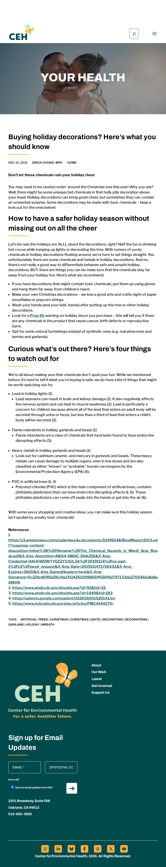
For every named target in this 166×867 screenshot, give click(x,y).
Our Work (99, 672)
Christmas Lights (85, 619)
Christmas (59, 619)
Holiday (32, 624)
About (96, 665)
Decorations (136, 619)
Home (72, 162)
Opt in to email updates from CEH (33, 787)
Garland (16, 624)
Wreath (47, 624)
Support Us (101, 692)
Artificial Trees (34, 619)
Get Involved (102, 686)
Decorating (112, 619)
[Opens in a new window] (45, 849)
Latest (97, 679)
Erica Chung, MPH (47, 162)
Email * (15, 763)
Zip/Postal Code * (58, 763)
